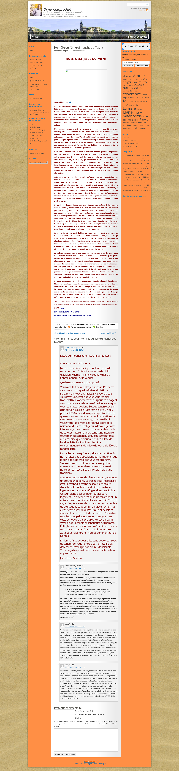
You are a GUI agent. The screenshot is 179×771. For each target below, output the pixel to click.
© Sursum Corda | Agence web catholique (90, 763)
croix (126, 88)
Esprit (144, 95)
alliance (127, 76)
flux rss (142, 10)
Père (141, 125)
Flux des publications (130, 140)
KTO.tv (32, 124)
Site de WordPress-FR (130, 146)
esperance (132, 93)
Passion (126, 122)
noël (146, 116)
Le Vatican (33, 68)
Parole (144, 119)
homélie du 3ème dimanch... (133, 185)
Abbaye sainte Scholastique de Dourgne (39, 113)
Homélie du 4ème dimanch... (133, 163)
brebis (135, 82)
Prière (127, 125)
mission (138, 112)
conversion (138, 84)
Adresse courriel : (129, 60)
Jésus (137, 105)
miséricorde (132, 116)
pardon (135, 120)
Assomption (127, 79)
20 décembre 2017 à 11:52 (75, 667)
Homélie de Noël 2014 (108, 333)
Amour (139, 75)
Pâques (135, 125)
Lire (71, 102)
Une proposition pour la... (132, 177)
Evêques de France (36, 62)
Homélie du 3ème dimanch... (133, 180)
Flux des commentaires (131, 143)
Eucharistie (143, 97)
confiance (105, 324)
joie (125, 104)
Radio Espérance (35, 127)
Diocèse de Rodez (36, 60)
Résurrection (128, 128)
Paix (129, 120)
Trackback (100, 327)
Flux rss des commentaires (81, 327)
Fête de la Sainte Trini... (131, 161)
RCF (31, 144)
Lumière (129, 108)
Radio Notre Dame (36, 135)
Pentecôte (142, 122)
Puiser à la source (139, 8)
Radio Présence (35, 138)
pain (124, 119)
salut (136, 128)
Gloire (131, 101)
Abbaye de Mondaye (37, 110)
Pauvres (134, 122)
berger (127, 82)
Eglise (142, 88)
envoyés (126, 91)
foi (125, 100)
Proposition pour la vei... (131, 169)
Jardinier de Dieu (36, 65)
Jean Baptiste (141, 101)
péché (147, 126)
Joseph (131, 105)
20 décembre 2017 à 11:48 (75, 626)
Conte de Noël (128, 171)
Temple (63, 327)
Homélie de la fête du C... (132, 190)
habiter (112, 324)
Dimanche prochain (80, 324)
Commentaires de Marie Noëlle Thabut (38, 85)
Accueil (36, 37)
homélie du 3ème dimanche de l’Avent (70, 333)
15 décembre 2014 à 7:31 (75, 350)
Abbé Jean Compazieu (73, 347)
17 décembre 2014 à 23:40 (75, 568)
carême (143, 82)
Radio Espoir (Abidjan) (37, 130)
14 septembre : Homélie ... (132, 155)
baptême (144, 79)
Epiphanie (134, 91)
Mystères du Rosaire (37, 153)
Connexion (127, 138)
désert (134, 88)
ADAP (32, 50)
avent (135, 79)
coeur (99, 324)
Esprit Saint (129, 97)
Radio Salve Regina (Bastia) (39, 141)
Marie (57, 327)
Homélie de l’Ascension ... (132, 174)
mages (139, 109)
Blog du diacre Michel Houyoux (37, 81)
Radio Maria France (36, 132)
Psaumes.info (34, 89)
